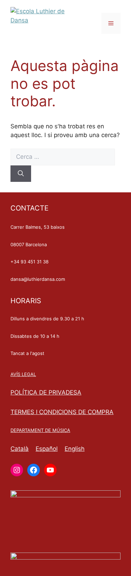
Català (19, 448)
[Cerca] (20, 173)
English (75, 448)
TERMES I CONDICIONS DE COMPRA (62, 411)
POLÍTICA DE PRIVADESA (45, 392)
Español (47, 448)
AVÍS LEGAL (23, 374)
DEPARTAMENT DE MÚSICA (40, 430)
